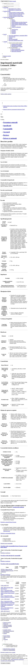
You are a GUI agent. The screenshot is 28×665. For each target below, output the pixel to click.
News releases (6, 632)
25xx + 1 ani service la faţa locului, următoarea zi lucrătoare (7, 591)
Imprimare (13, 31)
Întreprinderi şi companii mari (15, 10)
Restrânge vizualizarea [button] (5, 552)
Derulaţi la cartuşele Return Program (8, 522)
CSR (4, 638)
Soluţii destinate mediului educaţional (19, 24)
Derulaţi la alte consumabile (6, 543)
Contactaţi (5, 639)
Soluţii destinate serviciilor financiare (19, 22)
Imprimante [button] (5, 7)
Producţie (13, 25)
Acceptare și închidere (5, 663)
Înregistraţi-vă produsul (16, 45)
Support (5, 633)
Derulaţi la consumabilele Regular (8, 533)
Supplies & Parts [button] (6, 11)
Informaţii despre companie (9, 648)
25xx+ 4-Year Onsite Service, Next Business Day (7, 608)
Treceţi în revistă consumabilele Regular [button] (10, 563)
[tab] (15, 122)
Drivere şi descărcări (15, 49)
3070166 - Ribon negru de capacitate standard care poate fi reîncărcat (7, 570)
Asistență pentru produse (16, 44)
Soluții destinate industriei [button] (8, 17)
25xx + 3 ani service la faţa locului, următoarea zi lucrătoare (7, 596)
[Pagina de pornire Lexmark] (12, 1)
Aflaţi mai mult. (6, 531)
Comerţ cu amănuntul (16, 27)
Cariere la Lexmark (7, 625)
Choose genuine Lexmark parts (15, 14)
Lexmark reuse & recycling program (16, 13)
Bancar (12, 19)
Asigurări (13, 21)
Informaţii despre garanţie (16, 46)
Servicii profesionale (13, 39)
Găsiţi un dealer (6, 637)
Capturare (13, 33)
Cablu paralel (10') (5, 585)
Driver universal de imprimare (17, 50)
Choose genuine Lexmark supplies (16, 12)
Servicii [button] (5, 34)
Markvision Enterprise (16, 51)
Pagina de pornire (7, 56)
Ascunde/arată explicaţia (18, 507)
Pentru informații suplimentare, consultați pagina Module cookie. (12, 660)
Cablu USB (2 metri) (5, 599)
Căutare (5, 3)
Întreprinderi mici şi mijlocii (15, 8)
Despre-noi (5, 623)
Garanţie (10, 38)
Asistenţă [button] (5, 41)
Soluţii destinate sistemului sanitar (18, 23)
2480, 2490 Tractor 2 (5, 611)
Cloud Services (14, 29)
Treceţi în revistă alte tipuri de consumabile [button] (10, 555)
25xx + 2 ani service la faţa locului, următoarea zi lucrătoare (7, 602)
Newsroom (5, 627)
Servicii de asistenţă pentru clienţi (16, 40)
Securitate (13, 30)
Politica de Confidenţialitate (9, 650)
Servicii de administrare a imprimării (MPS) (18, 35)
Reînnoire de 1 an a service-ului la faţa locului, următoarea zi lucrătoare (7, 605)
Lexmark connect (7, 629)
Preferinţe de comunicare (8, 631)
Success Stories (6, 635)
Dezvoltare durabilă (7, 626)
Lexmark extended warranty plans (16, 16)
